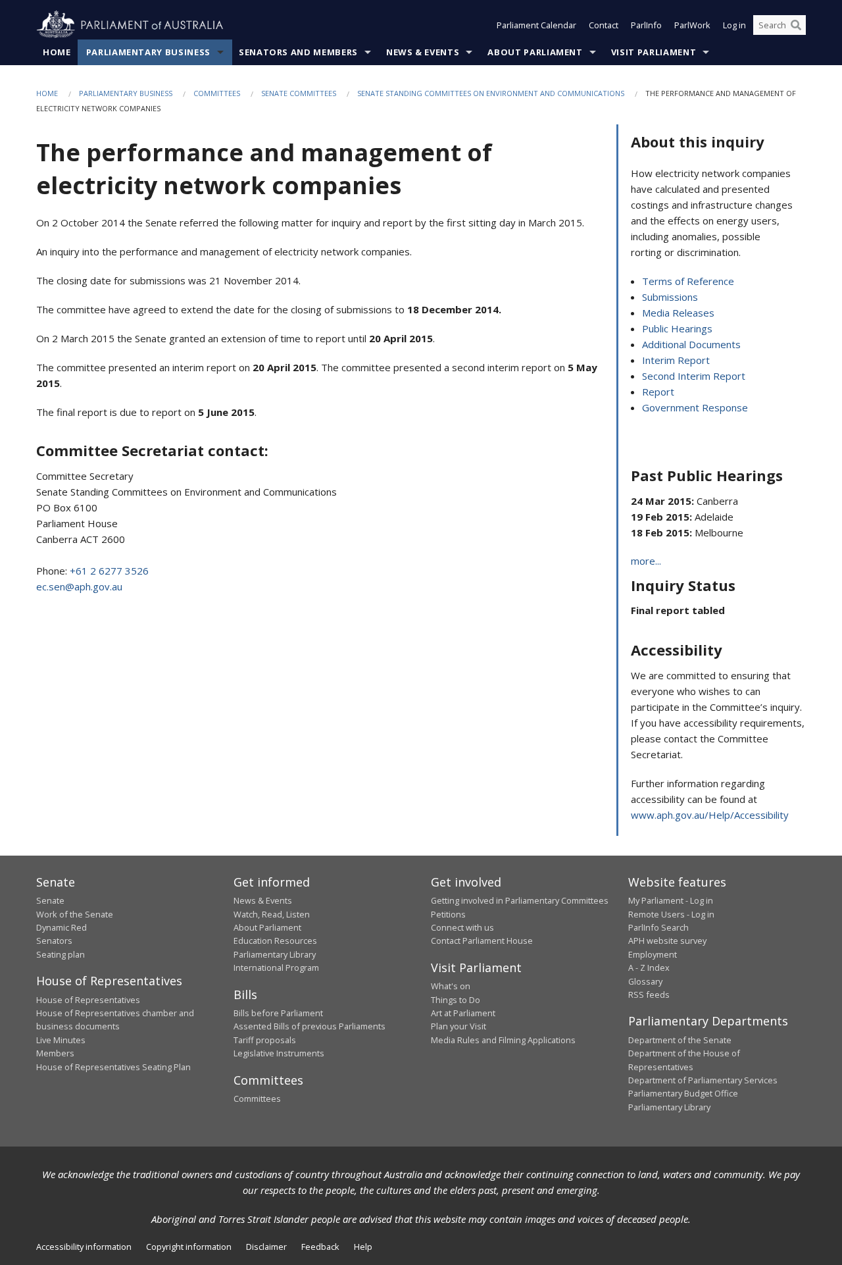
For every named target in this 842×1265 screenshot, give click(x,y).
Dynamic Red (61, 927)
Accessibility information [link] (84, 1246)
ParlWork (692, 25)
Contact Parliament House (482, 940)
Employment (652, 954)
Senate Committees (298, 93)
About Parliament (534, 52)
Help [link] (363, 1246)
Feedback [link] (320, 1246)
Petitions (448, 914)
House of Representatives (88, 1000)
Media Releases (678, 312)
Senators (54, 940)
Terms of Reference (688, 281)
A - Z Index (649, 967)
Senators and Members (298, 52)
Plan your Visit (458, 1026)
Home (57, 52)
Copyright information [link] (189, 1246)
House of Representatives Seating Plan (113, 1067)
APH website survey (667, 940)
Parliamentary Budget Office (683, 1093)
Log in (734, 25)
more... (646, 560)
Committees (216, 93)
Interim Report (676, 360)
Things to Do (455, 1000)
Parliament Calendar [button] (536, 25)
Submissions (670, 296)
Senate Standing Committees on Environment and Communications (490, 93)
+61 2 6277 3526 (109, 570)
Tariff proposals (265, 1040)
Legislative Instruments (279, 1053)
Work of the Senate (74, 914)
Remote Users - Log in (671, 914)
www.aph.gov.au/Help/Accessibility (710, 814)
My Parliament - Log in (670, 900)
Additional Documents (691, 344)
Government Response (695, 407)
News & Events (422, 52)
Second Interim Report (693, 375)
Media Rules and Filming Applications (503, 1040)
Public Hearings (677, 328)
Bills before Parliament (278, 1013)
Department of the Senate (679, 1040)
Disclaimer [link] (266, 1246)
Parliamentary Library (275, 954)
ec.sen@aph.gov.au (79, 586)
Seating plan (60, 954)
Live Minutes (61, 1040)
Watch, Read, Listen (272, 914)
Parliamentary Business (148, 52)
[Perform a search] (796, 25)
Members (55, 1053)
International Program (276, 967)
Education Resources (275, 940)
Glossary (645, 981)
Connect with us (462, 927)
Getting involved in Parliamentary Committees (519, 900)
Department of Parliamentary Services (703, 1080)
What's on (450, 986)
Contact (603, 25)
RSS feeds (649, 994)
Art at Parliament (463, 1013)
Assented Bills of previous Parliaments (309, 1026)
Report (658, 391)
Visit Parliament (653, 52)
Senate (50, 900)
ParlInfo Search (658, 927)
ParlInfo (646, 25)
